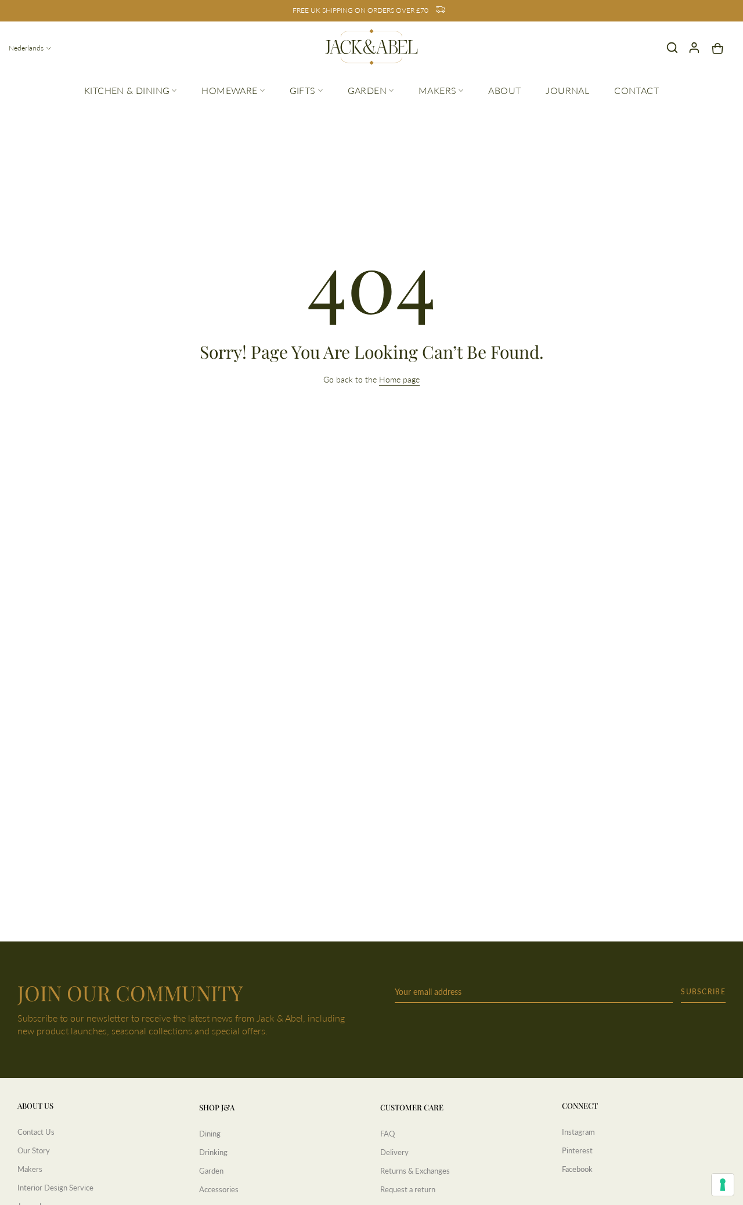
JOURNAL (567, 90)
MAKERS (437, 90)
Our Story (33, 1150)
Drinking (213, 1152)
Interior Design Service (55, 1187)
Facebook (577, 1169)
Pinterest (577, 1150)
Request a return (407, 1189)
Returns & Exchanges (415, 1170)
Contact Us (36, 1132)
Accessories (219, 1189)
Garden (211, 1170)
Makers (29, 1169)
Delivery (394, 1152)
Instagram (578, 1132)
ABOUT (504, 90)
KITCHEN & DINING (126, 90)
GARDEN (367, 90)
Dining (210, 1133)
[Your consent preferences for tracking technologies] (723, 1185)
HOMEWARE (229, 90)
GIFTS (303, 90)
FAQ (387, 1133)
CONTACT (636, 90)
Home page (399, 379)
